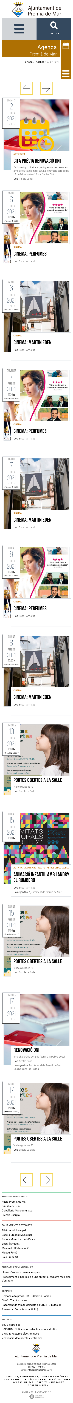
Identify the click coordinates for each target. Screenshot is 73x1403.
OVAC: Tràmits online (14, 1300)
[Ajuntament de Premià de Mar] (36, 1357)
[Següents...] (46, 88)
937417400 (37, 1367)
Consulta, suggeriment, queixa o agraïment (36, 1376)
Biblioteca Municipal (14, 1230)
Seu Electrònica (11, 1324)
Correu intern (38, 1385)
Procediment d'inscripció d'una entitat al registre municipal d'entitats (36, 1278)
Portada (28, 61)
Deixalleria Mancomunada (17, 1210)
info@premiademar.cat (38, 1370)
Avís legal (13, 1379)
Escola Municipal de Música (18, 1239)
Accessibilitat (23, 1382)
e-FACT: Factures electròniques (20, 1333)
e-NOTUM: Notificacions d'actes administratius (30, 1329)
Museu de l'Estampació (15, 1248)
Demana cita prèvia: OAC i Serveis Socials (27, 1296)
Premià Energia (11, 1215)
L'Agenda (39, 61)
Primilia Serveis (11, 1206)
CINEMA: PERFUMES (30, 254)
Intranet (57, 1382)
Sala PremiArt (10, 1257)
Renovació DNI (26, 1050)
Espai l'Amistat (10, 1243)
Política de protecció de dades (47, 1379)
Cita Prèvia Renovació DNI (37, 161)
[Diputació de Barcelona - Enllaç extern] (36, 1396)
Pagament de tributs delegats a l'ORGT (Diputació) (31, 1305)
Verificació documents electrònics (22, 1338)
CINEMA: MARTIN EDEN (32, 343)
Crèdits (42, 1382)
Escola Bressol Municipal (17, 1234)
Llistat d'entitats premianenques (21, 1272)
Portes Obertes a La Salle (37, 780)
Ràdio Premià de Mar (14, 1201)
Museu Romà (9, 1252)
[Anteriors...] (26, 88)
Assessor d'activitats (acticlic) (20, 1309)
